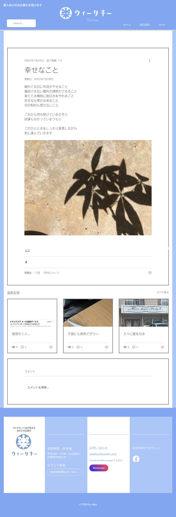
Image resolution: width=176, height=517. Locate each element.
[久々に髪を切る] (143, 313)
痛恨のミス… (21, 333)
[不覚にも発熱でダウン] (88, 313)
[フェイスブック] (136, 459)
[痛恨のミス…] (32, 313)
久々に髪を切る (134, 333)
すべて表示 (163, 292)
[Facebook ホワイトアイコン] (168, 248)
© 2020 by (85, 504)
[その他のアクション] (149, 61)
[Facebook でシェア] (26, 262)
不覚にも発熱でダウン (83, 333)
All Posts (12, 37)
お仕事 (40, 37)
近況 (26, 37)
